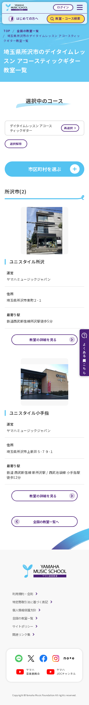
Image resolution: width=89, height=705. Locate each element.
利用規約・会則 (22, 594)
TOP (6, 31)
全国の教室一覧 (28, 31)
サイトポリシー (22, 626)
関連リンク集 (21, 634)
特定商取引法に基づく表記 (30, 602)
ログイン (63, 7)
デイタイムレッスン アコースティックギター (41, 128)
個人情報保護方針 (24, 610)
